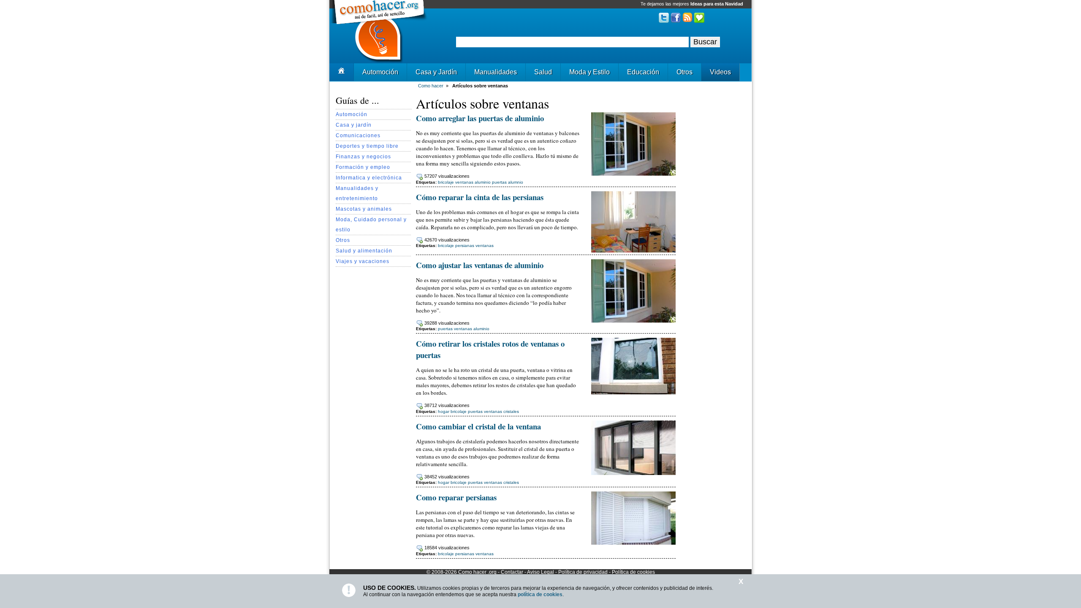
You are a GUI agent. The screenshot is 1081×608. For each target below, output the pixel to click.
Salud (543, 72)
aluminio (481, 328)
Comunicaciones (358, 135)
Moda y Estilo (589, 72)
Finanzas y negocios (363, 156)
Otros (684, 72)
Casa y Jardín (436, 72)
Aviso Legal (540, 572)
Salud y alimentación (364, 250)
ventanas (484, 245)
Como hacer (472, 572)
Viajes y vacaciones (362, 261)
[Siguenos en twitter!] (664, 21)
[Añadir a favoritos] (699, 21)
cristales (511, 411)
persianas (464, 245)
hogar (443, 411)
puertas (445, 328)
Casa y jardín (354, 125)
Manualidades (495, 72)
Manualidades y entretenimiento (357, 193)
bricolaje (446, 182)
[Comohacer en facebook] (676, 21)
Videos (720, 72)
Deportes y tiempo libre (367, 146)
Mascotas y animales (364, 209)
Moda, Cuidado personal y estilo (371, 224)
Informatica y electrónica (369, 177)
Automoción (380, 72)
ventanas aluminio (473, 182)
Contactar (512, 572)
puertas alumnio (507, 182)
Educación (643, 72)
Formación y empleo (363, 167)
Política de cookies (633, 572)
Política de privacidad (583, 572)
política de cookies (540, 594)
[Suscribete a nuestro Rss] (687, 21)
